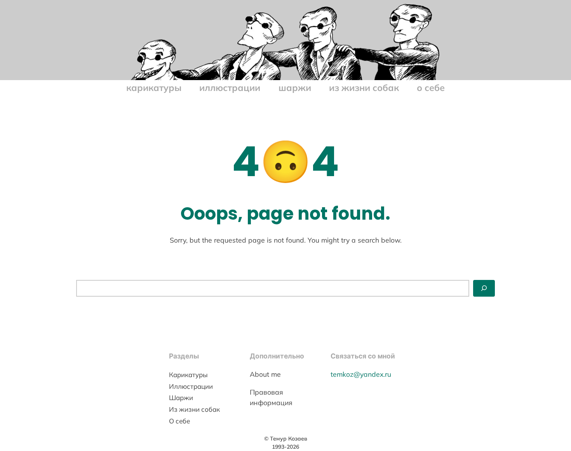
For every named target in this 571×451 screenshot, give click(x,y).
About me (265, 374)
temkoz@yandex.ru (361, 374)
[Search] (484, 288)
